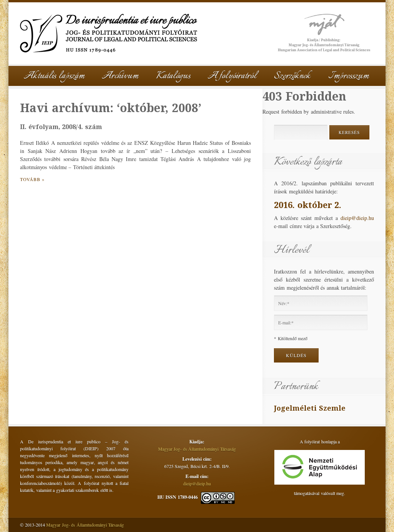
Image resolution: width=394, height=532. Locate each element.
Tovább (30, 179)
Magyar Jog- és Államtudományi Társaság (197, 449)
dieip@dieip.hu (357, 218)
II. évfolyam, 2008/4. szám (61, 127)
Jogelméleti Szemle (310, 408)
